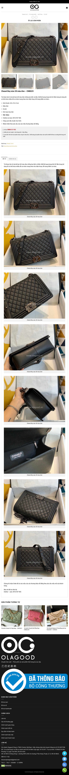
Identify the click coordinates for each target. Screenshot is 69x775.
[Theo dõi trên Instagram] (5, 666)
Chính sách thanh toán (8, 738)
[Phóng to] (3, 70)
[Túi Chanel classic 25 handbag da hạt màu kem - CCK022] (57, 615)
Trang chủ (25, 14)
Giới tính (40, 14)
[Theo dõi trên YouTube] (15, 666)
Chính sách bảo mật (7, 735)
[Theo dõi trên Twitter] (8, 666)
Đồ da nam (4, 702)
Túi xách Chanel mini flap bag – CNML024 (32, 629)
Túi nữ (45, 14)
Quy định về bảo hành (7, 731)
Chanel (8, 143)
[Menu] (2, 7)
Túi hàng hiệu (32, 14)
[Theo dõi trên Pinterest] (12, 666)
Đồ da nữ (4, 705)
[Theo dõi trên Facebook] (2, 666)
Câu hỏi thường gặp (7, 721)
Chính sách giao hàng (7, 725)
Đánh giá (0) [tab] (12, 158)
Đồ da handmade (6, 708)
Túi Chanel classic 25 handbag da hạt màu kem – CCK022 (56, 629)
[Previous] (4, 48)
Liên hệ (3, 718)
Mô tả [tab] (4, 158)
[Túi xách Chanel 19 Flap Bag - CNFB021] (11, 615)
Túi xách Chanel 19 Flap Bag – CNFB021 (11, 628)
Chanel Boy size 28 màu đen (10, 146)
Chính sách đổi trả (6, 728)
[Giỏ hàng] (67, 7)
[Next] (64, 48)
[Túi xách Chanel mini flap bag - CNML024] (34, 615)
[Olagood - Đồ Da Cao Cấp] (34, 7)
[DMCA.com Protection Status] (6, 765)
